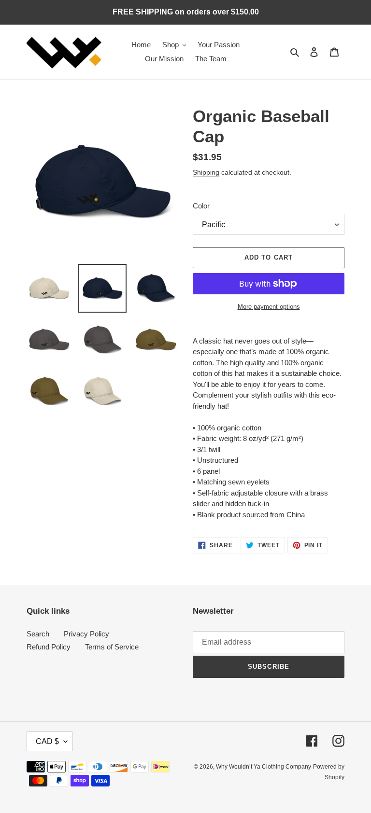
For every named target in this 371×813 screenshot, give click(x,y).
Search (38, 634)
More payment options (269, 306)
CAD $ (47, 741)
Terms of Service (112, 647)
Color (201, 206)
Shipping (206, 172)
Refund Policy (49, 647)
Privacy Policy (86, 634)
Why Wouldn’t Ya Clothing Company (263, 766)
